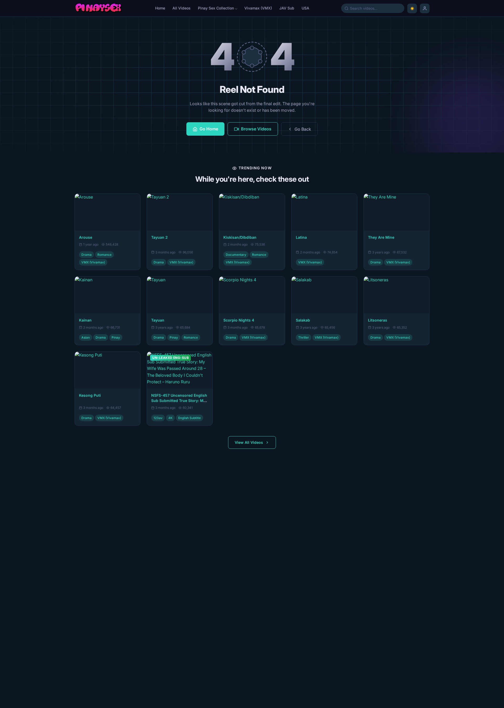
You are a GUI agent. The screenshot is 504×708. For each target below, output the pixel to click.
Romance (104, 255)
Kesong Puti (90, 395)
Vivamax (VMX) (258, 8)
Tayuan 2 (159, 237)
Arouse (85, 237)
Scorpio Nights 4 (238, 320)
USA (305, 8)
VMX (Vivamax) (93, 262)
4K (170, 418)
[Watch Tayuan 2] (179, 212)
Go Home (209, 128)
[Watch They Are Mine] (396, 212)
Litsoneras (377, 320)
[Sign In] (424, 8)
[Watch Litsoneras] (396, 295)
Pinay (116, 337)
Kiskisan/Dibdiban (239, 237)
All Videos (181, 8)
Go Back (303, 129)
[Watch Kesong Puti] (107, 370)
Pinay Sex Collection (216, 8)
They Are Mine (381, 237)
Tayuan (157, 320)
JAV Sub (286, 8)
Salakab (303, 320)
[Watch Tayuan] (179, 295)
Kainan (85, 320)
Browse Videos (256, 128)
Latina (301, 237)
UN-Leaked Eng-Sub (170, 358)
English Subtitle (189, 418)
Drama (86, 255)
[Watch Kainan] (107, 295)
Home (160, 8)
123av (158, 418)
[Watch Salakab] (324, 295)
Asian (85, 337)
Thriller (303, 337)
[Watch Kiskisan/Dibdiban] (252, 212)
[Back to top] (11, 699)
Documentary (236, 255)
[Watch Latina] (324, 212)
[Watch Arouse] (107, 212)
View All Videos (249, 442)
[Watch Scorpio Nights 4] (252, 295)
